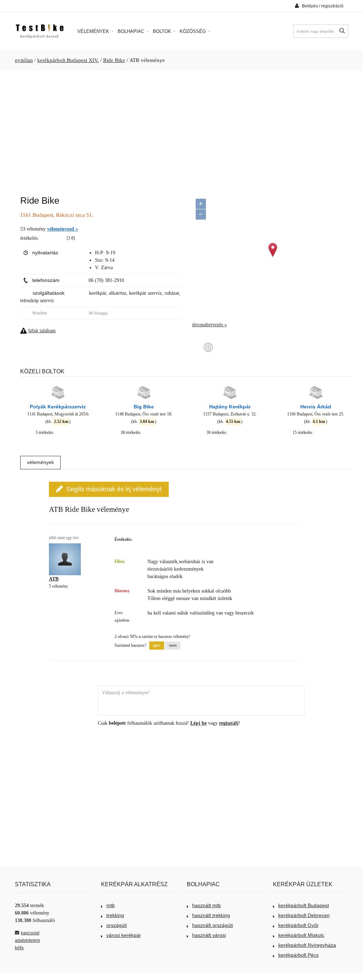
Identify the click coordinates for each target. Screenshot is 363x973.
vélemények (40, 462)
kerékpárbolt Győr (298, 925)
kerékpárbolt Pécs (298, 955)
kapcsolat (30, 932)
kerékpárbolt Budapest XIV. (68, 60)
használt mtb (206, 905)
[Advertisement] (181, 129)
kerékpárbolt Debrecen (304, 915)
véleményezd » (62, 229)
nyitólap (24, 60)
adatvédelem (27, 940)
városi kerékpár (123, 935)
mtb (110, 905)
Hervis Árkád (315, 406)
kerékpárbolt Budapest (303, 905)
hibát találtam (42, 330)
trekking (115, 915)
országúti (116, 925)
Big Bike (144, 406)
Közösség (193, 31)
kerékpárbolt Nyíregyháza (307, 945)
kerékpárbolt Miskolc (301, 935)
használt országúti (212, 925)
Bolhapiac (132, 31)
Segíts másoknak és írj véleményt (114, 489)
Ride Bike (114, 60)
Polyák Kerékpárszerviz (58, 406)
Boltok (163, 31)
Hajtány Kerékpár (230, 406)
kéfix (19, 947)
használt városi (209, 935)
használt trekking (211, 915)
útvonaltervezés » (209, 324)
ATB (53, 579)
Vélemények (94, 31)
